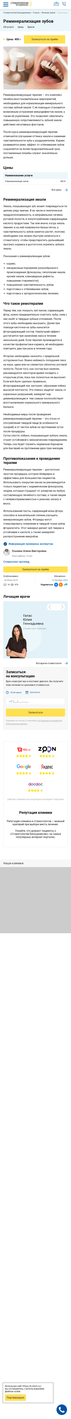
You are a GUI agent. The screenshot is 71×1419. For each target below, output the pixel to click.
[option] (35, 636)
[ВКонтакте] (56, 585)
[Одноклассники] (61, 585)
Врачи (31, 27)
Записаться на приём (35, 569)
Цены (21, 27)
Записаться (35, 712)
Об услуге (8, 27)
